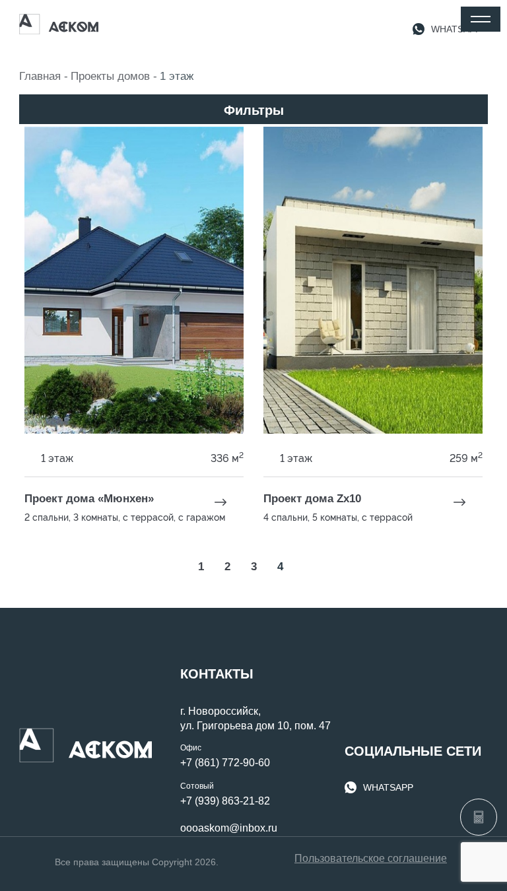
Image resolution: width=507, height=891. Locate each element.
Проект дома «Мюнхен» (89, 498)
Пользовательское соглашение (370, 858)
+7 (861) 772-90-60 (225, 762)
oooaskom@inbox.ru (228, 828)
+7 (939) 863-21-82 (225, 801)
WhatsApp (388, 787)
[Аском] (58, 24)
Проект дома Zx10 (312, 498)
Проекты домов (110, 76)
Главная (40, 76)
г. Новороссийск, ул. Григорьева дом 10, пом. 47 (255, 718)
